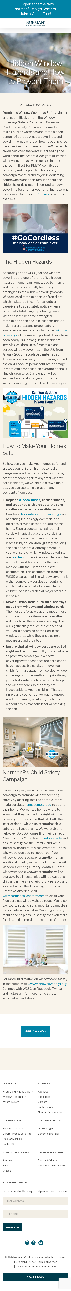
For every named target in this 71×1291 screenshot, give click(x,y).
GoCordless (40, 194)
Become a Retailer (48, 1133)
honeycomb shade (38, 804)
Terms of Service (47, 1261)
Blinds (5, 1165)
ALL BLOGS (39, 1031)
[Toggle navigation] (65, 23)
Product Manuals (12, 1138)
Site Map (21, 1261)
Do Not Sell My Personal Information (36, 1266)
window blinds (29, 500)
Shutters (7, 1160)
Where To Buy (10, 1101)
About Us (43, 1091)
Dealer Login (45, 1128)
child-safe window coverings (40, 514)
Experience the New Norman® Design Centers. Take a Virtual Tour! (35, 9)
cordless (18, 557)
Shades (6, 1170)
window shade (51, 838)
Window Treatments (14, 1096)
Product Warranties (13, 1128)
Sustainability (45, 1107)
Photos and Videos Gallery (17, 1091)
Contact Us (8, 1144)
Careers (42, 1101)
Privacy (31, 1261)
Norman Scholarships (50, 1112)
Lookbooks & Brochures (52, 1165)
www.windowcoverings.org (47, 984)
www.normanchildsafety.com (24, 896)
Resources (44, 1096)
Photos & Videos (48, 1160)
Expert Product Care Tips (16, 1133)
